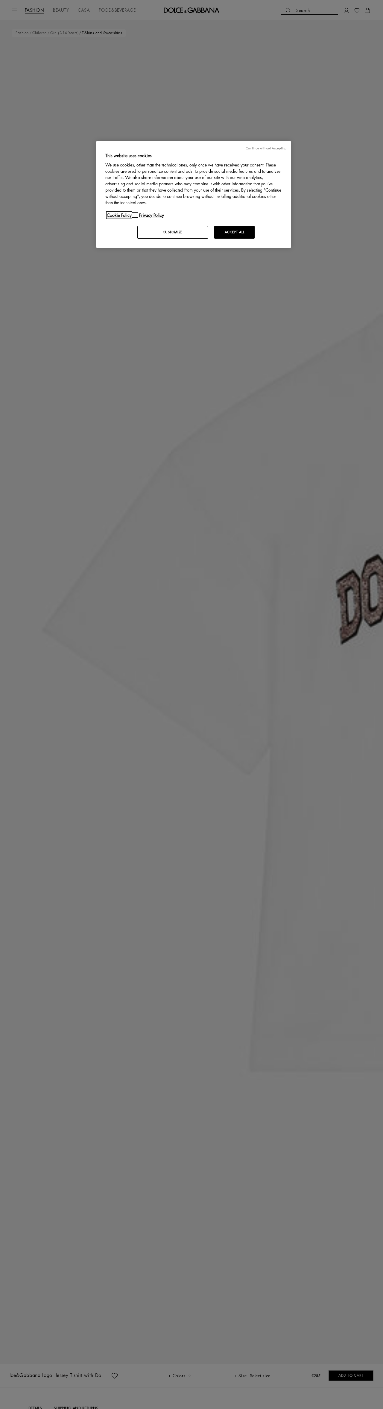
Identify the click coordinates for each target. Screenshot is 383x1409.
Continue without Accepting (266, 148)
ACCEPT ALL (234, 232)
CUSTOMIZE (173, 232)
